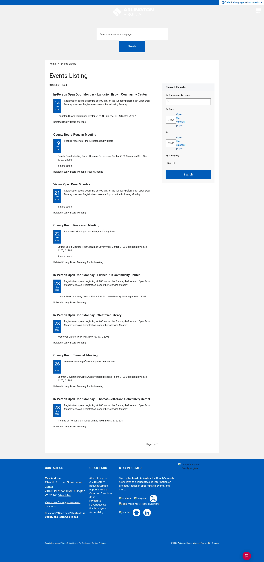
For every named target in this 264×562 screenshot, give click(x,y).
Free (168, 163)
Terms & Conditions (69, 543)
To (174, 132)
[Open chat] (246, 556)
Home (53, 63)
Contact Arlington (99, 543)
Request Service (98, 485)
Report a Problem (99, 489)
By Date (177, 109)
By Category (172, 155)
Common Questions (100, 493)
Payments (95, 500)
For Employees (97, 508)
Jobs (92, 497)
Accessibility (96, 512)
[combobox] (241, 2)
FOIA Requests (97, 504)
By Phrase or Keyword (178, 95)
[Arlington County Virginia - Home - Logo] (133, 12)
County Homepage (52, 543)
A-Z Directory (97, 482)
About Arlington (98, 478)
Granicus (215, 543)
